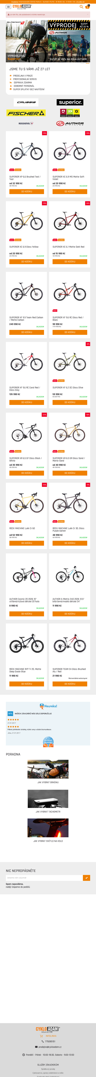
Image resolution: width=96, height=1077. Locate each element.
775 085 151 (80, 2)
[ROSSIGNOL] (26, 123)
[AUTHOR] (70, 123)
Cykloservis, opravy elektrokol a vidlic (48, 1073)
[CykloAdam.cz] (22, 6)
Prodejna (14, 2)
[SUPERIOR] (70, 102)
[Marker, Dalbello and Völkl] (70, 113)
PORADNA (13, 754)
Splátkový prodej (48, 1069)
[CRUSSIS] (26, 102)
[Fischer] (26, 113)
